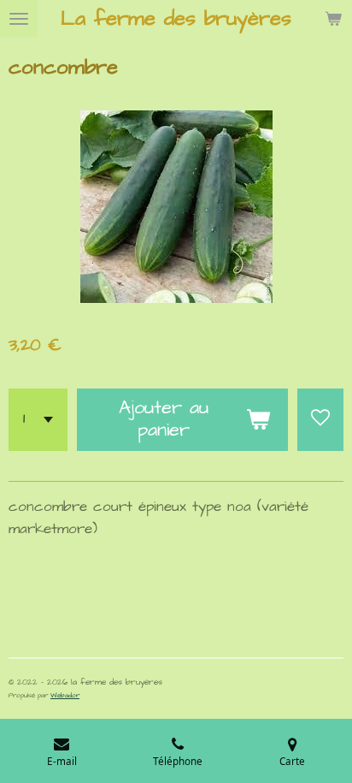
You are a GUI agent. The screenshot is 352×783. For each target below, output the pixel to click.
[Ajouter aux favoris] (320, 420)
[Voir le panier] (333, 19)
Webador (64, 695)
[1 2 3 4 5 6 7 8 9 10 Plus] (38, 420)
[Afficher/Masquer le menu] (19, 19)
